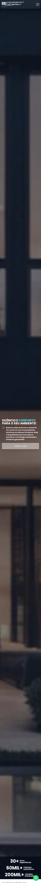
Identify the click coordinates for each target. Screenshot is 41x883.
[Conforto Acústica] (12, 4)
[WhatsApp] (36, 878)
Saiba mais (20, 446)
